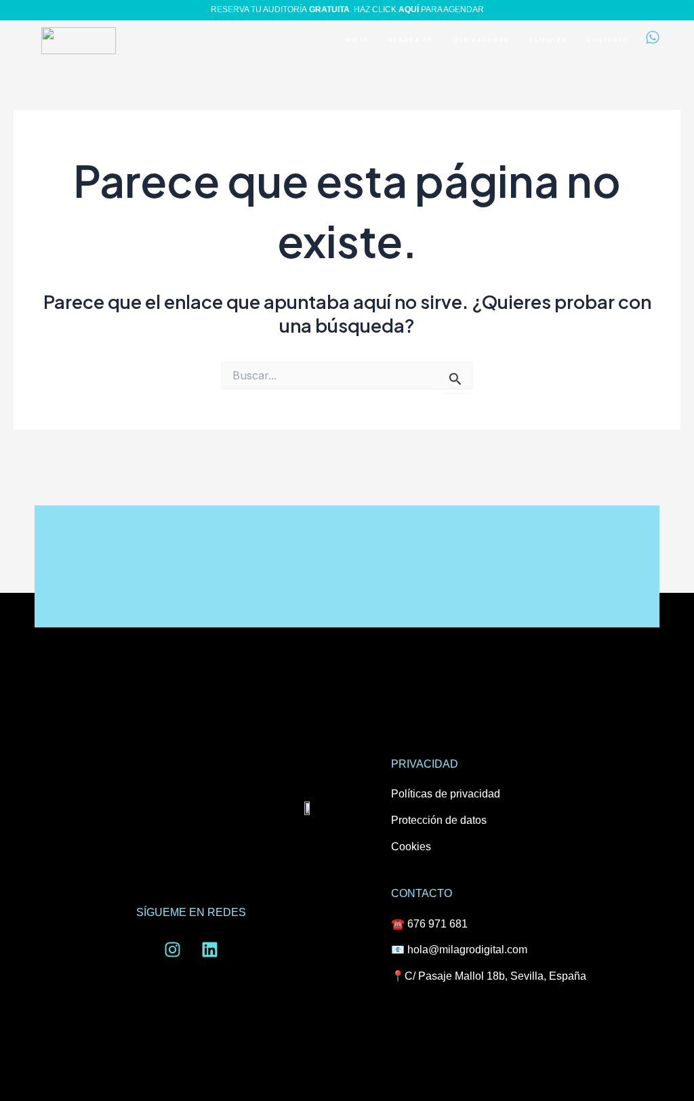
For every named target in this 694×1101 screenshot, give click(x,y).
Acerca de (410, 40)
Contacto (607, 40)
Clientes (548, 40)
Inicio (356, 40)
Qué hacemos (481, 40)
